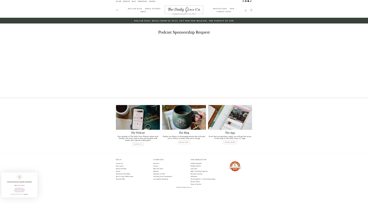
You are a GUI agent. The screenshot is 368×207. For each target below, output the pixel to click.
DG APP (118, 1)
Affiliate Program (196, 163)
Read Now (184, 142)
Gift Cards (194, 168)
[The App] (230, 117)
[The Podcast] (138, 117)
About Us (156, 163)
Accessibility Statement (160, 179)
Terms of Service (196, 184)
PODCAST (126, 1)
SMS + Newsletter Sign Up (199, 171)
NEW (232, 8)
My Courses (120, 166)
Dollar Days (135, 8)
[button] (117, 10)
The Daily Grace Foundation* (162, 176)
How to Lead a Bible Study (124, 176)
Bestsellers (220, 8)
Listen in (138, 144)
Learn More (230, 142)
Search (118, 171)
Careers (155, 166)
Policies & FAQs (121, 168)
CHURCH (152, 1)
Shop (143, 11)
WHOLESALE (142, 1)
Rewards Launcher (196, 174)
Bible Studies (153, 8)
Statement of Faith (159, 174)
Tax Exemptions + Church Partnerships (203, 179)
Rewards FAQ (120, 179)
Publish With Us (196, 166)
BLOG (134, 1)
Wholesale (194, 176)
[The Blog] (184, 117)
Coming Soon (224, 11)
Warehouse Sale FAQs (123, 174)
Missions (156, 171)
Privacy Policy (195, 181)
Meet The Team (158, 168)
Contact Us (119, 163)
